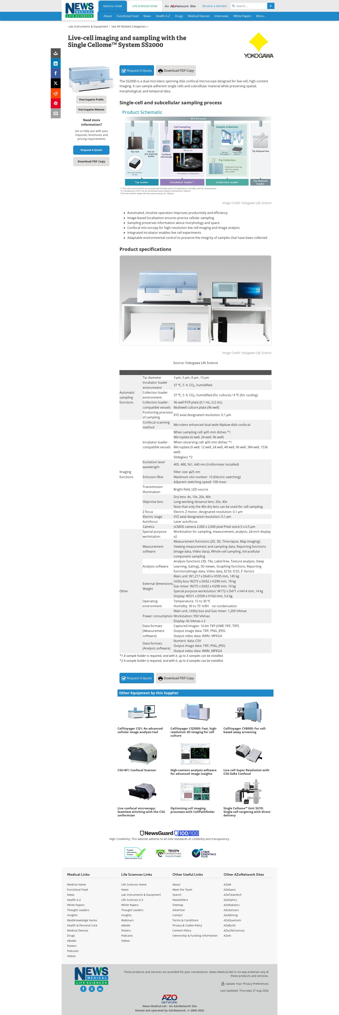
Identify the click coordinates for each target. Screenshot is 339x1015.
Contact (177, 915)
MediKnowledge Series (82, 920)
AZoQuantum (232, 920)
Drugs (71, 935)
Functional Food (77, 889)
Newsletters (180, 900)
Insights (72, 915)
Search (176, 895)
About (176, 884)
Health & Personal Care (82, 925)
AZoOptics (230, 900)
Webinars (127, 920)
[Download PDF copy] (56, 53)
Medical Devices (77, 930)
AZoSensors (231, 910)
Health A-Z (74, 900)
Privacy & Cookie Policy (187, 925)
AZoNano (230, 889)
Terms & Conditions (185, 920)
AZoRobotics (232, 905)
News (70, 895)
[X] (56, 83)
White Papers (76, 905)
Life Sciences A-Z (132, 900)
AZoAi (227, 935)
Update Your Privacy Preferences (247, 984)
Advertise (178, 910)
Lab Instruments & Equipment (88, 26)
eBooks (71, 941)
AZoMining (231, 915)
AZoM (227, 884)
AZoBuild (229, 925)
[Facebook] (56, 73)
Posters (72, 946)
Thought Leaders (78, 910)
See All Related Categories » (129, 26)
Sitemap (177, 905)
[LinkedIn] (56, 63)
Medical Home (112, 6)
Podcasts (73, 951)
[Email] (56, 113)
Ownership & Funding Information (195, 935)
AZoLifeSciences (234, 930)
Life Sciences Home (144, 6)
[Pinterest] (56, 103)
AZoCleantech (233, 895)
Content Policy (181, 930)
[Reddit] (56, 93)
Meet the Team (182, 889)
